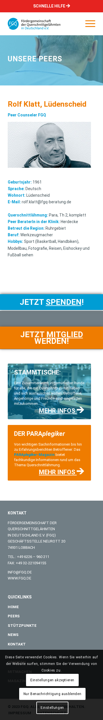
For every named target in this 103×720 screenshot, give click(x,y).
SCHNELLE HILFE (49, 6)
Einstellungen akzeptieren (52, 680)
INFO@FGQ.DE (20, 572)
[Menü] (87, 23)
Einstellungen (52, 708)
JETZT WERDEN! (51, 338)
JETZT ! (52, 302)
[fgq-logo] (43, 23)
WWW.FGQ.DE (19, 578)
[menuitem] (87, 23)
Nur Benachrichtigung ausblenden (52, 694)
